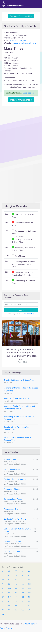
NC (23, 597)
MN (23, 588)
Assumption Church (12, 489)
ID (15, 580)
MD (3, 588)
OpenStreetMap (29, 314)
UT (29, 605)
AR (22, 571)
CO (3, 575)
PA (22, 601)
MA (9, 588)
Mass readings (28, 93)
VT (3, 610)
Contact (34, 624)
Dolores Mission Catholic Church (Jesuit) (17, 530)
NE (16, 593)
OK (9, 601)
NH (29, 593)
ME (29, 584)
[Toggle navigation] (37, 4)
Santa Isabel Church (12, 469)
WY (3, 614)
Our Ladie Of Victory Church (15, 519)
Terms (2, 628)
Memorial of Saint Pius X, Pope (16, 398)
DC (23, 575)
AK (9, 571)
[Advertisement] (21, 130)
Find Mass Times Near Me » (21, 16)
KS (9, 584)
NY (16, 597)
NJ (3, 597)
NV (23, 593)
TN (16, 605)
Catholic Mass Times (14, 5)
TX (22, 605)
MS (29, 588)
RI (29, 601)
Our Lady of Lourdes (12, 541)
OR (16, 601)
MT (9, 593)
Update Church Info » (21, 100)
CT (9, 575)
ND (29, 597)
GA (3, 580)
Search (21, 310)
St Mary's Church (11, 459)
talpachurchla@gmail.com (19, 40)
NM (9, 597)
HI (9, 580)
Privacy (9, 628)
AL (2, 571)
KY (16, 584)
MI (16, 588)
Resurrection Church (12, 509)
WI (29, 610)
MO (3, 593)
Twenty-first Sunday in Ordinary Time (19, 380)
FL (29, 575)
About (27, 624)
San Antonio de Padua (13, 499)
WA (16, 610)
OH (3, 601)
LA (22, 584)
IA (2, 584)
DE (16, 575)
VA (9, 610)
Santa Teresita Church (13, 551)
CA (29, 571)
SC (3, 605)
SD (9, 605)
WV (23, 610)
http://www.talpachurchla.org (24, 43)
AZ (16, 571)
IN (29, 580)
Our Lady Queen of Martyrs (15, 479)
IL (22, 580)
